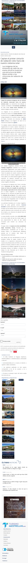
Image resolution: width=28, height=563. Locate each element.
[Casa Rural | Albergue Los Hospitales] (8, 20)
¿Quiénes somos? (7, 531)
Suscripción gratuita (20, 43)
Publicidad (5, 539)
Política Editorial (6, 533)
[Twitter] (16, 40)
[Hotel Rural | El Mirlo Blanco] (13, 284)
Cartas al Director (7, 543)
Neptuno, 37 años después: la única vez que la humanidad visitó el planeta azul (15, 489)
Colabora (5, 541)
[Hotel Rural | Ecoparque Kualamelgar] (20, 26)
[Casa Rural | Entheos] (8, 414)
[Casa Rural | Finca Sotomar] (8, 447)
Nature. (3, 141)
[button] (2, 90)
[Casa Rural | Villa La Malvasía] (8, 382)
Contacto (5, 535)
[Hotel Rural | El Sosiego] (13, 271)
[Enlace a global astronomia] (14, 507)
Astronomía (6, 52)
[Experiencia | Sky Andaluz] (20, 20)
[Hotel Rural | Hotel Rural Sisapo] (8, 390)
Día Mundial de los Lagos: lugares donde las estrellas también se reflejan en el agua (15, 467)
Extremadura (5, 553)
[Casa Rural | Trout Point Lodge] (20, 6)
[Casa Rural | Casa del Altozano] (8, 431)
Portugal (4, 558)
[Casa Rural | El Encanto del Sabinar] (8, 6)
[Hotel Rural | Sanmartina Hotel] (8, 406)
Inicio (2, 52)
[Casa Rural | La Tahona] (8, 26)
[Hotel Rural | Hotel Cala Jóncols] (13, 311)
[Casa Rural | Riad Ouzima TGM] (8, 423)
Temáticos (4, 560)
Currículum (5, 545)
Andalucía (4, 555)
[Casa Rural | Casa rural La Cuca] (13, 297)
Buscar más (21, 379)
